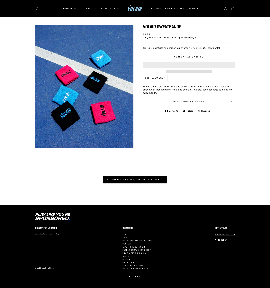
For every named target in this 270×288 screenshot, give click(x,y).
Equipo (156, 8)
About (125, 238)
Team (125, 235)
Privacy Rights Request (135, 269)
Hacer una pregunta (188, 101)
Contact (126, 244)
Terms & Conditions (133, 266)
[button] (189, 65)
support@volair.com (225, 234)
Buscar (126, 259)
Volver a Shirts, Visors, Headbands (137, 180)
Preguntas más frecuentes (137, 241)
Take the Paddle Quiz (133, 247)
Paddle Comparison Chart (136, 250)
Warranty (127, 256)
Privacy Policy (130, 262)
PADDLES (67, 8)
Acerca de (109, 8)
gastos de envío (154, 37)
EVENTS (194, 8)
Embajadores (174, 8)
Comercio (87, 8)
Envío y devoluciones (134, 253)
